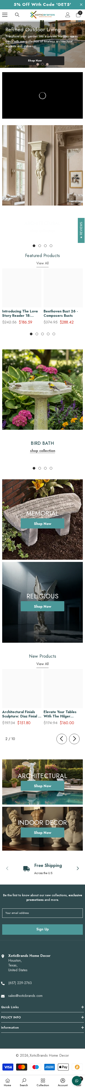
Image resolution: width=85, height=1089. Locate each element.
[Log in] (67, 14)
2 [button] (42, 64)
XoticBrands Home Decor (49, 1055)
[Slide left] (61, 739)
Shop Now (35, 60)
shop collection (42, 230)
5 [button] (54, 334)
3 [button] (47, 64)
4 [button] (51, 245)
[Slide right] (74, 739)
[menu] (4, 14)
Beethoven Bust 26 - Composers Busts (61, 313)
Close (81, 4)
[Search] (17, 14)
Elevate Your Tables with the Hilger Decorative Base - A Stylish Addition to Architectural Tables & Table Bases (62, 714)
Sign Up (42, 929)
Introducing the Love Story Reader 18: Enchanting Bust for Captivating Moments (20, 313)
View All (42, 263)
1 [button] (37, 64)
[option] (42, 44)
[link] (42, 165)
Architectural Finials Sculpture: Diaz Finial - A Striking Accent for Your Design (20, 714)
